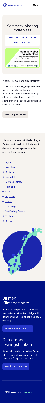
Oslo (8, 191)
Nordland (10, 187)
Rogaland (10, 196)
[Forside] (12, 5)
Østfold (9, 221)
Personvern (27, 392)
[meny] (37, 5)
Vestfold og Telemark (16, 211)
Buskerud (10, 172)
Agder (9, 162)
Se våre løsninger (14, 366)
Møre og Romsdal (14, 182)
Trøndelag (11, 206)
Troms (9, 201)
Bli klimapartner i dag (16, 328)
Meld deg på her (13, 114)
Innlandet (10, 177)
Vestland (10, 216)
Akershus (10, 167)
